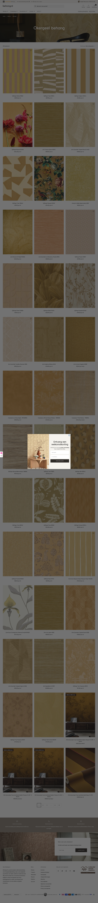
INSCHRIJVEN (60, 460)
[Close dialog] (69, 435)
